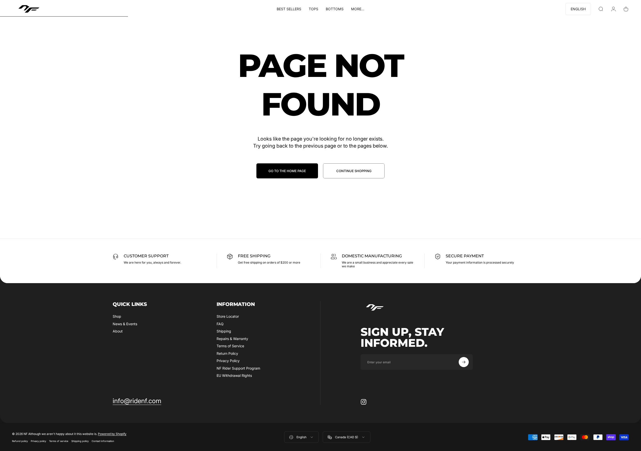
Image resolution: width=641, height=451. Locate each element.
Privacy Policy (228, 361)
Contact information (103, 441)
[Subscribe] (464, 362)
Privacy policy (38, 441)
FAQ (220, 324)
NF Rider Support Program (238, 368)
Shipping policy (80, 441)
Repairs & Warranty (232, 338)
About (118, 331)
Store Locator (228, 316)
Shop (117, 316)
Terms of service (58, 441)
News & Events (125, 324)
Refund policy (20, 441)
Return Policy (227, 353)
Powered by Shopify (112, 434)
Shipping (224, 331)
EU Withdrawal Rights (234, 375)
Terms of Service (230, 346)
